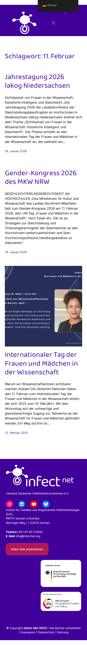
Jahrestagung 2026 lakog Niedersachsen (37, 81)
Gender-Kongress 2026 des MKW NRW (41, 177)
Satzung (62, 632)
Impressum (28, 632)
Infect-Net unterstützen (27, 549)
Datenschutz (46, 632)
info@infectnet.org (28, 536)
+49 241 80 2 (26, 532)
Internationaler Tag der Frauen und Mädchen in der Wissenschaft (41, 364)
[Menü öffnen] (53, 22)
